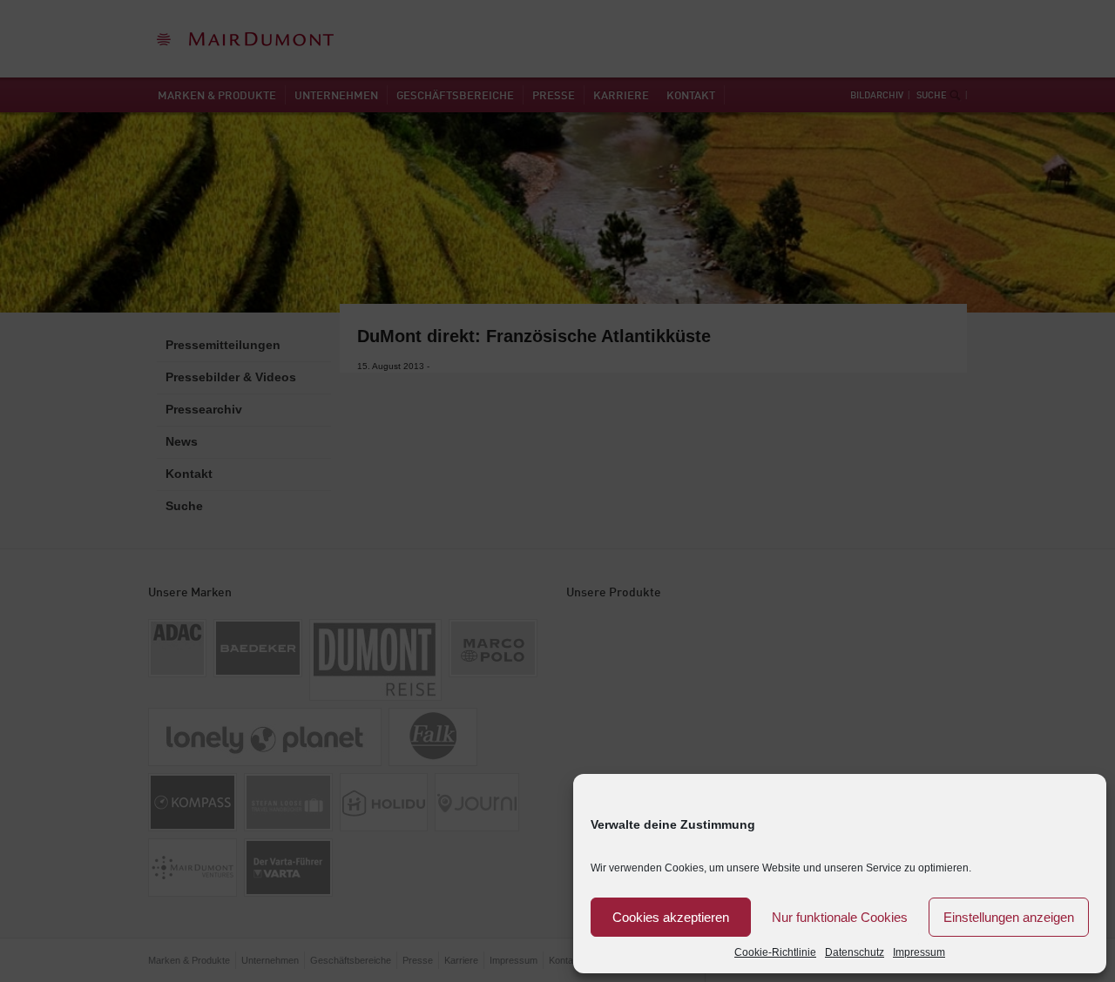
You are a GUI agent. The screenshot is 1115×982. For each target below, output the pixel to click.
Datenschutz (854, 952)
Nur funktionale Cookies (840, 917)
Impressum (919, 952)
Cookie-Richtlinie (775, 952)
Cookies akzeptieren (670, 917)
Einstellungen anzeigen (1008, 917)
